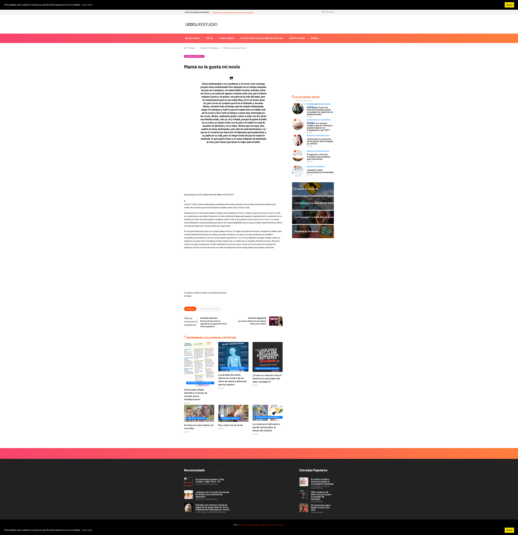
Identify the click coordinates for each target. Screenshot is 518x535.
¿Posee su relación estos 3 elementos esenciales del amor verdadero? (267, 378)
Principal (191, 48)
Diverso (315, 38)
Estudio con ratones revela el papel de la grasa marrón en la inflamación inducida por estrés (213, 507)
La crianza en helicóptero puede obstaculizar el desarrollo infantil (266, 427)
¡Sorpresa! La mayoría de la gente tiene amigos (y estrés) (320, 141)
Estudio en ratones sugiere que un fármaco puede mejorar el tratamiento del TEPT (320, 126)
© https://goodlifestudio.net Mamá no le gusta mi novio (261, 525)
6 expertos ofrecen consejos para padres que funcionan (318, 156)
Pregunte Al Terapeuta (209, 48)
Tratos (209, 38)
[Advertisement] (233, 165)
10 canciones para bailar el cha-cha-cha (320, 507)
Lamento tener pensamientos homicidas (320, 171)
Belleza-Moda (192, 38)
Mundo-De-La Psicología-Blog (267, 368)
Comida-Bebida (226, 38)
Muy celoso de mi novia (230, 425)
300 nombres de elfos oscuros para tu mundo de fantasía (321, 495)
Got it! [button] (509, 530)
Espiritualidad (297, 38)
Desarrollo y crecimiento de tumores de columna (233, 13)
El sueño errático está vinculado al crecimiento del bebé (322, 481)
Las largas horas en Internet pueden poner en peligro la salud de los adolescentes (320, 111)
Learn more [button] (86, 530)
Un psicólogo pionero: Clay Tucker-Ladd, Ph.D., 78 (210, 480)
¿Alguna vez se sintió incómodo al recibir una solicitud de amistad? (212, 494)
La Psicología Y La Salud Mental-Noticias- (261, 38)
